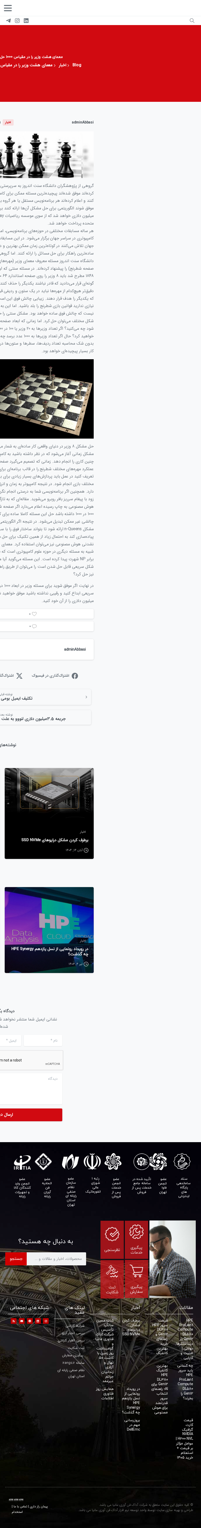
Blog (76, 65)
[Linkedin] (38, 1321)
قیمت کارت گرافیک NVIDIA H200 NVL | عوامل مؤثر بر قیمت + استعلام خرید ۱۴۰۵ (184, 1439)
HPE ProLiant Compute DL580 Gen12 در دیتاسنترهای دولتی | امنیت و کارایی (183, 1339)
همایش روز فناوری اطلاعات (105, 1393)
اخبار (62, 65)
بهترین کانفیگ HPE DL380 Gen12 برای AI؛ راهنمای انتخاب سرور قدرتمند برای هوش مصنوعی (159, 1388)
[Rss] (13, 1321)
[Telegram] (8, 20)
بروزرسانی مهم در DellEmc (132, 1425)
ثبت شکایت (112, 1289)
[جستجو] (192, 20)
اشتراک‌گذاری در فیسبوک (50, 676)
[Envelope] (22, 1321)
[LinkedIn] (26, 20)
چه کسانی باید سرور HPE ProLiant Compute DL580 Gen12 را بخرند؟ (185, 1381)
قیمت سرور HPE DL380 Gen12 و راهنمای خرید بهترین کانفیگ (160, 1336)
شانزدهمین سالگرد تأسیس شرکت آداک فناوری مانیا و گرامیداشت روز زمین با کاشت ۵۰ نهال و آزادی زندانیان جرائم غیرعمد (104, 1350)
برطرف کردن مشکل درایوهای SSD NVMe (54, 840)
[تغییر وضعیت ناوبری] (8, 8)
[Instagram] (17, 20)
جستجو (16, 1258)
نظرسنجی (112, 1249)
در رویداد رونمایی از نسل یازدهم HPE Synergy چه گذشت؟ (49, 951)
